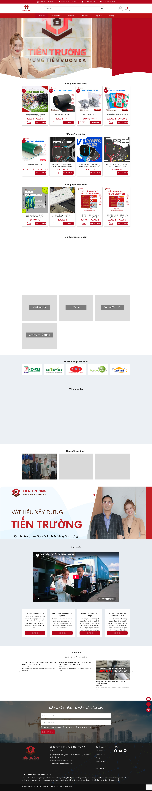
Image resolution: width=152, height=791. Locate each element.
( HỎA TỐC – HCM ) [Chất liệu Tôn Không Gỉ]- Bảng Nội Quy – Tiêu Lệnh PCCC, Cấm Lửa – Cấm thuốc (117, 216)
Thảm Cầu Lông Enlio (35, 164)
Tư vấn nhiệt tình (89, 1)
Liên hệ (111, 16)
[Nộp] (102, 8)
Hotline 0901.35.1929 (108, 1)
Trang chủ (41, 16)
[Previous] (5, 49)
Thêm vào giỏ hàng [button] (56, 122)
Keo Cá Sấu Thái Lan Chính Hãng (117, 114)
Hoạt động (98, 16)
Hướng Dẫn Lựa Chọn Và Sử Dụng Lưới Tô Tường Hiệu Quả (110, 682)
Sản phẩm (70, 16)
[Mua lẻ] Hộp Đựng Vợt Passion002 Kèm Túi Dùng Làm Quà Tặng (62, 216)
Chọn (29, 122)
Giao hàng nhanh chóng (68, 1)
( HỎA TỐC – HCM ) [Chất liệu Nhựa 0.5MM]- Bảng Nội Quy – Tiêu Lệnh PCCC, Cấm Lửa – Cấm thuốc (89, 216)
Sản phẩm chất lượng (46, 1)
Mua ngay (68, 122)
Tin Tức (84, 16)
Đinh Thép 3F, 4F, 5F (89, 114)
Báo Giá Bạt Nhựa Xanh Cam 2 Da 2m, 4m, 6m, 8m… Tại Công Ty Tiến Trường (75, 663)
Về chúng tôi (56, 16)
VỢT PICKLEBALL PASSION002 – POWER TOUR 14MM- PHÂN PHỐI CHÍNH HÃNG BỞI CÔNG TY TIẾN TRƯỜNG (62, 165)
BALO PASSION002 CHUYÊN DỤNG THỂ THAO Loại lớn (35, 216)
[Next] (146, 49)
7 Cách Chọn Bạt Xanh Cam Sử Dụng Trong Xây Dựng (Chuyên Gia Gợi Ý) (39, 663)
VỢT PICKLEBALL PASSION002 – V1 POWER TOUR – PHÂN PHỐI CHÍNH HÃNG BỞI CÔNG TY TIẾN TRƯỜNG (90, 165)
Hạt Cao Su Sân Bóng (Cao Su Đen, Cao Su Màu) (35, 115)
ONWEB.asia (69, 786)
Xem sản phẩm (41, 122)
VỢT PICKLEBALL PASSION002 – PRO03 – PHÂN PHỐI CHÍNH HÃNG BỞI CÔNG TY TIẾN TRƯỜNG (117, 165)
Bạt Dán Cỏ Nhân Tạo (62, 114)
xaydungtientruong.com (41, 786)
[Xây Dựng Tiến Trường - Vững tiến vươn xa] (26, 8)
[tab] (71, 657)
